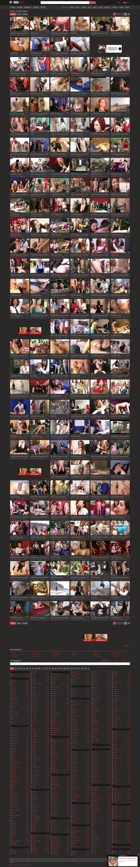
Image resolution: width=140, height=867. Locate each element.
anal (13, 696)
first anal (55, 697)
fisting (54, 703)
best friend (14, 770)
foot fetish (55, 713)
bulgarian (14, 835)
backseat (14, 733)
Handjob (17, 35)
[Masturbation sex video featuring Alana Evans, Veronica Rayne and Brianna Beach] (39, 447)
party (94, 675)
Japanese (43, 95)
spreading (116, 681)
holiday (54, 801)
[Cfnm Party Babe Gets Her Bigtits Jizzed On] (120, 286)
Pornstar (14, 156)
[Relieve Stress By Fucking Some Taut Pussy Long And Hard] (60, 124)
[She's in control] (100, 588)
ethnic (33, 844)
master (74, 761)
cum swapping (35, 775)
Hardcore (94, 216)
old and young (76, 830)
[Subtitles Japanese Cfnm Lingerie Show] (100, 225)
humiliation (55, 811)
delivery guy (35, 799)
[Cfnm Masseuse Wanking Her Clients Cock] (19, 407)
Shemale (116, 661)
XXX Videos (116, 654)
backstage (14, 735)
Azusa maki (54, 55)
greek (54, 766)
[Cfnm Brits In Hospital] (120, 346)
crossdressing (35, 757)
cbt (33, 685)
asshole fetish (15, 715)
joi (73, 683)
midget (74, 777)
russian (95, 782)
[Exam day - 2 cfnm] (39, 24)
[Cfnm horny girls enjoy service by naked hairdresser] (39, 306)
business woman (16, 840)
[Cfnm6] (39, 124)
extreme (34, 850)
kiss (74, 690)
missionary (75, 786)
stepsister (116, 697)
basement (14, 749)
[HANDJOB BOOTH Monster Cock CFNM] (39, 64)
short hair (95, 820)
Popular (13, 14)
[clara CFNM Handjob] (80, 366)
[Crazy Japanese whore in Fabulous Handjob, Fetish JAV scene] (80, 145)
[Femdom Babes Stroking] (60, 386)
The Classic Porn (97, 656)
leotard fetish (76, 716)
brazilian (14, 823)
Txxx (28, 31)
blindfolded (14, 798)
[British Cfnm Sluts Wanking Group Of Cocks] (60, 326)
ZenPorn (95, 7)
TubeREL (54, 656)
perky (94, 683)
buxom (13, 844)
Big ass (82, 95)
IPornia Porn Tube (56, 652)
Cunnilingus (59, 95)
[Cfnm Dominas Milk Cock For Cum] (100, 407)
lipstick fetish (76, 729)
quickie (95, 746)
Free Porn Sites (116, 656)
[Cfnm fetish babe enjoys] (19, 306)
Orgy (77, 297)
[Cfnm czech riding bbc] (60, 548)
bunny (13, 837)
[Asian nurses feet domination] (80, 528)
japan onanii (55, 849)
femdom (55, 689)
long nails (75, 743)
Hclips (48, 31)
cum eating (35, 769)
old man (75, 832)
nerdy (74, 808)
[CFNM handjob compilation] (120, 225)
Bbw (73, 216)
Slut (85, 256)
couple (34, 748)
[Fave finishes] (39, 366)
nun (74, 816)
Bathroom (118, 438)
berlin (13, 768)
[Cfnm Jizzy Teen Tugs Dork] (80, 608)
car (33, 675)
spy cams (116, 683)
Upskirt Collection (36, 654)
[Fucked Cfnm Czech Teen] (19, 84)
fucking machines (57, 730)
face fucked (55, 674)
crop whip (34, 755)
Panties (17, 317)
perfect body (96, 681)
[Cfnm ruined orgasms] (19, 487)
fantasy (54, 679)
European (14, 136)
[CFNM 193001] (80, 24)
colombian (34, 732)
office (74, 827)
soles (94, 847)
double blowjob (35, 817)
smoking (95, 841)
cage (13, 849)
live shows (75, 731)
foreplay (54, 720)
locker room (76, 735)
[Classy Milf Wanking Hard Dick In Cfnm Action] (39, 245)
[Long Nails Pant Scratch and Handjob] (60, 346)
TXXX (13, 652)
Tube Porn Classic (117, 652)
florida (54, 709)
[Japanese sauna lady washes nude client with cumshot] (80, 266)
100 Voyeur (35, 652)
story (115, 703)
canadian (34, 672)
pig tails (95, 703)
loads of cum (76, 733)
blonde (13, 800)
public (94, 734)
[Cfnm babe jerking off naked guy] (39, 588)
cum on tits (35, 773)
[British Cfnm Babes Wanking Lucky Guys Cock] (39, 487)
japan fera (55, 840)
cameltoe (14, 853)
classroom (34, 709)
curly (33, 783)
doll (33, 813)
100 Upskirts (35, 656)
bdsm (13, 755)
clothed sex (35, 720)
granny (54, 764)
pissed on (95, 709)
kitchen (74, 692)
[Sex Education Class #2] (19, 427)
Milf (43, 115)
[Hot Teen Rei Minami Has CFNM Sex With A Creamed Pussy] (19, 588)
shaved (95, 814)
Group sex (17, 95)
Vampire (33, 216)
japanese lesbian (77, 677)
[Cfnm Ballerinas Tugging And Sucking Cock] (60, 447)
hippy (54, 796)
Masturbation (35, 418)
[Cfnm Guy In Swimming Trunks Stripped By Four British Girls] (19, 124)
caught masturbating (37, 683)
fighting (54, 693)
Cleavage (94, 357)
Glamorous (63, 498)
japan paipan (56, 851)
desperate (34, 805)
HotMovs (27, 72)
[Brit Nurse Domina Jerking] (100, 427)
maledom (75, 753)
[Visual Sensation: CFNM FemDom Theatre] (100, 548)
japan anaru (55, 838)
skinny (94, 825)
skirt (94, 827)
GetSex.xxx (114, 7)
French (13, 176)
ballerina (14, 743)
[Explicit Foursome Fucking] (60, 568)
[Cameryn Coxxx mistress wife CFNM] (80, 84)
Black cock (119, 377)
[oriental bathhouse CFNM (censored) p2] (120, 427)
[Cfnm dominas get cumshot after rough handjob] (120, 64)
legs (74, 714)
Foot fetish (81, 539)
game (54, 738)
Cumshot (38, 55)
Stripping (34, 196)
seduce (95, 800)
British (37, 35)
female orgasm (56, 687)
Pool (33, 277)
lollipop (74, 737)
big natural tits (15, 780)
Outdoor (118, 115)
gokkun (54, 760)
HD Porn (75, 656)
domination (35, 815)
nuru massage (76, 818)
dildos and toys (36, 807)
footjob (54, 718)
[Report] (11, 29)
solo (94, 849)
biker (13, 788)
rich (94, 768)
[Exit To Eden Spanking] (120, 306)
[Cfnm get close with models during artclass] (100, 386)
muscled (75, 798)
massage (75, 759)
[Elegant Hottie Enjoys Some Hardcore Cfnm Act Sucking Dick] (19, 24)
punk (94, 736)
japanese (75, 675)
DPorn (89, 7)
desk (33, 803)
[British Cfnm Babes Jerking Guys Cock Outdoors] (120, 145)
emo (33, 839)
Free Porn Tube (56, 654)
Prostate (98, 559)
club (33, 722)
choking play (35, 705)
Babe (93, 75)
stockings (116, 701)
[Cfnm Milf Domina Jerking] (120, 548)
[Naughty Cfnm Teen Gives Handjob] (60, 145)
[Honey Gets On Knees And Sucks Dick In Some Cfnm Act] (120, 568)
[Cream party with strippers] (80, 286)
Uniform (53, 176)
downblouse (35, 822)
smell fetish (96, 839)
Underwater (94, 539)
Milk (102, 559)
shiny (94, 816)
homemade (55, 803)
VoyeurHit (14, 656)
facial (54, 675)
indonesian (55, 823)
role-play (95, 772)
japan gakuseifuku (57, 844)
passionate (96, 677)
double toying (35, 820)
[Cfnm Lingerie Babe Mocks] (19, 366)
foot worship (55, 714)
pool (94, 718)
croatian (34, 754)
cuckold (34, 765)
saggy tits (95, 786)
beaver (13, 759)
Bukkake (114, 478)
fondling (54, 711)
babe (13, 727)
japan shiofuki (76, 674)
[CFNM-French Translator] (19, 165)
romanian (95, 774)
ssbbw (115, 687)
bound (13, 817)
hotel (54, 809)
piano (94, 693)
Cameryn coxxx (75, 95)
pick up (95, 695)
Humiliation (98, 75)
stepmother (116, 695)
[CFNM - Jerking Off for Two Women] (19, 64)
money (74, 792)
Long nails (54, 357)
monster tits (76, 796)
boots (13, 807)
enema (34, 842)
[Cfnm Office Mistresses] (120, 608)
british (13, 827)
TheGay (127, 7)
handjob (54, 780)
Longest (25, 14)
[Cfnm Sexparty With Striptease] (120, 507)
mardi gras (75, 755)
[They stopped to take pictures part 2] (60, 588)
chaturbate (34, 697)
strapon (115, 707)
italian (54, 831)
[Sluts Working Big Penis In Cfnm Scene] (60, 84)
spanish (95, 853)
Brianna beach (35, 458)
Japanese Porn (96, 654)
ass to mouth (15, 711)
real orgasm (96, 755)
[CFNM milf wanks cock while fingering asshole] (60, 24)
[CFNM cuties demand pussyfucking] (60, 286)
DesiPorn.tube (107, 7)
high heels (55, 794)
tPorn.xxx (77, 7)
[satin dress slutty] (19, 44)
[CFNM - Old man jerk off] (80, 64)
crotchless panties (36, 759)
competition (35, 734)
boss (13, 811)
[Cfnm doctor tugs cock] (120, 588)
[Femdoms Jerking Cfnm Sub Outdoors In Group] (60, 528)
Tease (73, 317)
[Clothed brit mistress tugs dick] (80, 124)
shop (94, 818)
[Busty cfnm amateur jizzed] (100, 467)
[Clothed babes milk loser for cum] (100, 64)
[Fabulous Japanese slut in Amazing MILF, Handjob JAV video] (80, 245)
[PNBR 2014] (60, 407)
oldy (74, 834)
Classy (93, 317)
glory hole (55, 756)
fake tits (55, 677)
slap (94, 829)
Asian (99, 236)
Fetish (82, 75)
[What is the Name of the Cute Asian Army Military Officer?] (80, 165)
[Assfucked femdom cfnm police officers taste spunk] (39, 568)
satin (94, 790)
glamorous (55, 752)
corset (33, 738)
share (94, 812)
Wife (38, 619)
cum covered (35, 767)
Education (17, 256)
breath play (14, 825)
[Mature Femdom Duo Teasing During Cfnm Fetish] (80, 306)
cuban (33, 763)
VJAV (68, 51)
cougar (34, 746)
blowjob (14, 801)
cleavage (34, 714)
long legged (75, 741)
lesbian (74, 718)
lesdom (74, 720)
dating (33, 795)
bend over (14, 766)
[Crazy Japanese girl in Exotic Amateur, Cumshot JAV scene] (39, 346)
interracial (55, 827)
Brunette (94, 95)
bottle (13, 813)
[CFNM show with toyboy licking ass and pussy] (120, 386)
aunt (13, 719)
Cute (122, 95)
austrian (14, 723)
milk (74, 783)
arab (13, 701)
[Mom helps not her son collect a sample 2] (100, 104)
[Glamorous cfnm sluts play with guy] (60, 487)
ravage (95, 753)
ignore (54, 820)
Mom (93, 115)
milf (74, 779)
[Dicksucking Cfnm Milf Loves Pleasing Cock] (120, 205)
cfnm (33, 689)
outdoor (75, 846)
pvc (94, 742)
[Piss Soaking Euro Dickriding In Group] (100, 205)
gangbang (55, 740)
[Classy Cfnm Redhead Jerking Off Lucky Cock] (100, 306)
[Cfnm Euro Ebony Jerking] (120, 165)
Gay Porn (75, 652)
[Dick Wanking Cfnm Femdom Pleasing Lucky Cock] (120, 266)
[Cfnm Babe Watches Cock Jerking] (39, 528)
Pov (73, 256)
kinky (74, 688)
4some (13, 674)
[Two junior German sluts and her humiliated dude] (60, 306)
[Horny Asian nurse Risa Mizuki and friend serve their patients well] (60, 427)
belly (13, 764)
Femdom (54, 35)
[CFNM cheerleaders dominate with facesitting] (100, 245)
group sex (55, 770)
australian (14, 721)
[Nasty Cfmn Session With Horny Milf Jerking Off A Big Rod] (100, 185)
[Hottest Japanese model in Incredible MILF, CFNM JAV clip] (39, 225)
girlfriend (55, 750)
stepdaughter (117, 691)
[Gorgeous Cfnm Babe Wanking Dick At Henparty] (100, 447)
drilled (33, 824)
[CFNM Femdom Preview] (100, 165)
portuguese (96, 722)
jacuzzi (54, 836)
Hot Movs (95, 652)
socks (94, 843)
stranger (115, 705)
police (94, 713)
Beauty (60, 55)
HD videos (36, 7)
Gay (111, 661)
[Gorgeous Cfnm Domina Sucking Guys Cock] (120, 84)
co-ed (33, 724)
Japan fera (79, 519)
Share (102, 136)
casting (34, 677)
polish (94, 714)
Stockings (59, 216)
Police (84, 176)
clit (33, 716)
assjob (13, 717)
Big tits (83, 196)
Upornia (47, 92)
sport (115, 679)
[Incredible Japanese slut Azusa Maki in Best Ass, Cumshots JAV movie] (60, 44)
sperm (115, 675)
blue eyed (14, 803)
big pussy (14, 784)
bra (13, 819)
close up (34, 718)
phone (94, 689)
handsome (55, 782)
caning (34, 674)
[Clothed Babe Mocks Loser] (80, 447)
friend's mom (56, 726)
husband (55, 815)
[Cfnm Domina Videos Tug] (19, 608)
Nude (37, 317)
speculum (116, 674)
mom (74, 790)
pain (74, 851)
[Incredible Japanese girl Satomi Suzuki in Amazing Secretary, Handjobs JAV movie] (19, 346)
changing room (35, 693)
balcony (14, 737)
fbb (53, 685)
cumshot (34, 779)
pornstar (95, 720)
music (74, 800)
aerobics (14, 682)
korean (74, 696)
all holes (14, 688)
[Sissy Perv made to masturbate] (19, 104)
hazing (54, 788)
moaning (75, 788)
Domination (94, 256)
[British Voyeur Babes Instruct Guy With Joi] (19, 548)
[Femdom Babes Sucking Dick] (19, 266)
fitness (54, 705)
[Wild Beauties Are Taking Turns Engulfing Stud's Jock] (60, 64)
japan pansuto (56, 853)
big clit (13, 776)
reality (94, 757)
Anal (100, 156)
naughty (75, 805)
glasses (54, 754)
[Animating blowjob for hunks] (120, 467)
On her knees (115, 579)
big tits (13, 786)
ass (13, 709)
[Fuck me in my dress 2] (100, 266)
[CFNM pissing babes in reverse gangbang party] (80, 225)
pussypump (96, 740)
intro (54, 829)
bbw (13, 753)
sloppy (94, 831)
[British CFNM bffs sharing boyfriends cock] (100, 124)
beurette (14, 772)
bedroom (14, 761)
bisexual (14, 794)
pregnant (95, 728)
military (74, 781)
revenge (95, 766)
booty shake (15, 809)
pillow (94, 705)
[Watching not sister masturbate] (39, 407)
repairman (95, 761)
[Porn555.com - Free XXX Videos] (17, 3)
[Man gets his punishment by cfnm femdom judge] (100, 326)
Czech (21, 55)
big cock (14, 778)
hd (53, 790)
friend (54, 724)
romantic (95, 776)
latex (74, 706)
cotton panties (35, 742)
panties (74, 854)
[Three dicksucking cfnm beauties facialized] (100, 487)
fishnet (54, 701)
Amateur (94, 35)
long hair (75, 739)
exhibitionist (35, 848)
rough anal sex (96, 780)
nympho (75, 822)
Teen (13, 95)
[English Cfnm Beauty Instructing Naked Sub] (39, 386)
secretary (95, 796)
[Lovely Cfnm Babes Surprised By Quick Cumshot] (60, 467)
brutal (13, 831)
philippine (95, 687)
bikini (13, 790)
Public (84, 55)
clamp (33, 707)
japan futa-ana (56, 842)
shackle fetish (96, 810)
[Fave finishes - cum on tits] (80, 548)
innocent (55, 825)
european (34, 846)
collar (33, 728)
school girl (95, 794)
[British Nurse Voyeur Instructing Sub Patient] (80, 487)
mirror (74, 784)
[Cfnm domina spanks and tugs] (80, 588)
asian (13, 707)
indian (54, 822)
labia (74, 700)
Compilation (120, 236)
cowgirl (34, 750)
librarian (75, 723)
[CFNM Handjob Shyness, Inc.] (39, 84)
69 (12, 675)
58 (128, 14)
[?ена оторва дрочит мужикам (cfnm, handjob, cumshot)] (39, 507)
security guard (96, 798)
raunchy (95, 751)
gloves (54, 758)
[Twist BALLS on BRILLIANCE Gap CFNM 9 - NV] (80, 326)
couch (33, 744)
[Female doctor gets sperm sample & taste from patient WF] (100, 286)
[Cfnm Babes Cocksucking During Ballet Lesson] (39, 145)
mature (74, 765)
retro (94, 764)
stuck (115, 713)
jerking (74, 681)
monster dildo (76, 794)
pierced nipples (96, 697)
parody (95, 674)
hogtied (54, 800)
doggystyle (35, 811)
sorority (95, 851)
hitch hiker (55, 798)
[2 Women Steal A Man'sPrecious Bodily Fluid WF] (60, 366)
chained (34, 691)
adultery (14, 680)
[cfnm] (100, 366)
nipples (74, 810)
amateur (14, 692)
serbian (95, 806)
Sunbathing (14, 216)
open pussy (76, 838)
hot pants (55, 807)
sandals (95, 788)
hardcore (55, 786)
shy (94, 823)
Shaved (42, 458)
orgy (74, 844)
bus (13, 839)
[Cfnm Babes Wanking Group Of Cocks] (60, 507)
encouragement (36, 840)
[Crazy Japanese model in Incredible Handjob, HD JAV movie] (19, 568)
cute (33, 785)
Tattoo (98, 136)
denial (33, 801)
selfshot (95, 804)
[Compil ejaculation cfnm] (19, 286)
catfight (34, 679)
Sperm (103, 297)
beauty (13, 757)
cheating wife (35, 699)
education (34, 837)
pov (94, 726)
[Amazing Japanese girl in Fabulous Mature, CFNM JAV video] (80, 507)
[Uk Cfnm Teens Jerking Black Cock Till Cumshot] (120, 366)
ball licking (14, 739)
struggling (116, 711)
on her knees (76, 836)
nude (74, 814)
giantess (55, 748)
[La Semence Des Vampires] (39, 205)
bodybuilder (15, 805)
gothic (54, 762)
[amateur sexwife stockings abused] (39, 608)
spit (114, 677)
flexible (54, 707)
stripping (116, 709)
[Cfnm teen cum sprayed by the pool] (39, 266)
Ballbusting (74, 478)
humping (55, 813)
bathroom (14, 751)
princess (95, 732)
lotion (74, 745)
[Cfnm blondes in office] (80, 427)
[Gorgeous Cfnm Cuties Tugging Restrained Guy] (120, 407)
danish (34, 793)
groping (54, 768)
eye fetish (34, 852)
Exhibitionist (79, 55)
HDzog (108, 92)
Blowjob (53, 95)
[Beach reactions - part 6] (120, 104)
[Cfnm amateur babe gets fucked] (60, 185)
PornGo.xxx (83, 7)
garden (54, 744)
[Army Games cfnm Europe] (100, 145)
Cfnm (13, 35)
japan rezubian (76, 672)
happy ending (56, 784)
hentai (54, 792)
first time (55, 699)
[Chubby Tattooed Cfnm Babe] (120, 487)
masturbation (76, 763)
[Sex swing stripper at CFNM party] (39, 185)
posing (94, 724)
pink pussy (96, 707)
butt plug (14, 842)
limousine (75, 725)
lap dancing (75, 704)
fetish (54, 691)
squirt (115, 685)
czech (33, 787)
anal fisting (14, 699)
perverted (95, 685)
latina (74, 708)
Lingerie (42, 377)
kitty (74, 694)
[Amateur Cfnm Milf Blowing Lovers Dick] (80, 185)
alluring (13, 690)
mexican (75, 775)
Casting (118, 35)
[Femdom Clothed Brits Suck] (60, 205)
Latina (40, 136)
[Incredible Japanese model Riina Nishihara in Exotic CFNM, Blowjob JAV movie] (120, 185)
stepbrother (116, 689)
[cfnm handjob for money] (120, 24)
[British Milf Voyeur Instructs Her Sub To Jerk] (39, 548)
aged (13, 686)
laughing (75, 710)
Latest (19, 14)
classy (34, 711)
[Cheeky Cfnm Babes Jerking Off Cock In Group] (100, 84)
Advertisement (126, 55)
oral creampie (76, 840)
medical (75, 767)
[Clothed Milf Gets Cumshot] (100, 507)
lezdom (74, 721)
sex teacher (96, 808)
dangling (34, 791)
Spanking (42, 438)
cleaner (34, 713)
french (54, 722)
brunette (14, 829)
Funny (17, 55)
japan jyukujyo (56, 846)
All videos (12, 7)
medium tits (76, 769)
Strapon (78, 35)
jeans (74, 679)
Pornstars (19, 7)
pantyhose (95, 672)
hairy (54, 776)
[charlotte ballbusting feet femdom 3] (80, 467)
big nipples (14, 782)
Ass (123, 398)
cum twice (34, 777)
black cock (14, 796)
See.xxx (72, 7)
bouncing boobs (16, 815)
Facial (37, 377)
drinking (34, 826)
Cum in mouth (95, 478)
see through (96, 802)
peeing (94, 679)
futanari (54, 734)
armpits (14, 705)
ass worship (15, 713)
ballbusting (14, 741)
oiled (74, 829)
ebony (33, 835)
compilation (35, 736)
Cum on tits (74, 559)
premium (95, 730)
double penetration (36, 818)
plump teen (96, 711)
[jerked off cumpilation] (100, 568)
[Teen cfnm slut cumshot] (39, 286)
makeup (75, 751)
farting (54, 681)
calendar (14, 851)
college (34, 730)
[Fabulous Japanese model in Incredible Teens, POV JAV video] (60, 608)
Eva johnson (104, 377)
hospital (54, 805)
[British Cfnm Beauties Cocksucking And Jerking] (19, 185)
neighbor (75, 807)
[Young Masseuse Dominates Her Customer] (19, 447)
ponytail (95, 716)
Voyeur (77, 115)
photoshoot (96, 691)
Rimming (114, 398)
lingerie (74, 727)
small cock (96, 835)
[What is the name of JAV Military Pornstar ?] (19, 386)
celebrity (34, 687)
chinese (34, 703)
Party (59, 196)
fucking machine (56, 728)
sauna (94, 792)
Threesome (18, 297)
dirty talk (34, 809)
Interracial (99, 35)
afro (13, 684)
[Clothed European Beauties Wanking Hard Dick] (120, 124)
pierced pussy (96, 699)
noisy (74, 812)
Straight (105, 661)
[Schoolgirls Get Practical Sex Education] (19, 245)
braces (13, 821)
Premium (43, 7)
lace (74, 702)
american (14, 694)
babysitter (14, 729)
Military (73, 176)
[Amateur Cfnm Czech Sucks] (19, 528)
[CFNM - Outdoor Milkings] (60, 225)
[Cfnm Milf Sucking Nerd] (19, 225)
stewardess (116, 699)
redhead (95, 759)
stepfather (116, 693)
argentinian (14, 703)
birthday (14, 792)
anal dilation (15, 698)
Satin (13, 55)
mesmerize (75, 771)
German (53, 317)
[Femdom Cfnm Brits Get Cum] (60, 104)
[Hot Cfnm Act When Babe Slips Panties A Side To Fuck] (19, 145)
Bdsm (77, 136)
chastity (34, 695)
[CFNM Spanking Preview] (39, 427)
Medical (99, 297)
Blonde (22, 35)
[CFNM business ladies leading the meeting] (60, 266)
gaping (54, 742)
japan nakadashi (56, 847)
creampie (34, 752)
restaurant (95, 762)
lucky (74, 747)
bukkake (14, 833)
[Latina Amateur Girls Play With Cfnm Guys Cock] (100, 24)
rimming (95, 770)
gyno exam (55, 772)
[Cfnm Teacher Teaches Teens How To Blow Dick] (19, 507)
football (54, 716)
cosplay (34, 740)
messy (74, 773)
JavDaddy (121, 7)
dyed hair (34, 830)
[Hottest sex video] (120, 245)
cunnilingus (35, 781)
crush (33, 761)
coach (33, 726)
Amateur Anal (15, 654)
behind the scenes (16, 762)
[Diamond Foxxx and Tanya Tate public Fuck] (120, 528)
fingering (55, 695)
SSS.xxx (100, 7)
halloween (55, 778)
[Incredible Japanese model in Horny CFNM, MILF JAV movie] (39, 104)
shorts (94, 822)
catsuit (34, 681)
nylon (74, 820)
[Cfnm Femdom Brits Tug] (39, 44)
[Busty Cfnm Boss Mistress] (80, 205)
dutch (33, 828)
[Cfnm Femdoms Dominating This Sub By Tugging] (80, 386)
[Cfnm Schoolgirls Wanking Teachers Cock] (80, 407)
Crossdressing (24, 115)
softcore (95, 845)
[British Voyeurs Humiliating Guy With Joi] (80, 104)
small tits (95, 837)
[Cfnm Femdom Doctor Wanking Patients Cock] (60, 165)
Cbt (113, 75)
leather (74, 712)
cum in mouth (35, 771)
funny (54, 732)
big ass (14, 774)
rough (94, 778)
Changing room (79, 156)
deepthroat (34, 797)
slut (94, 833)
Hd (22, 95)
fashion (54, 683)
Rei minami (14, 599)
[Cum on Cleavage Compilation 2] (100, 346)
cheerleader (35, 701)
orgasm (75, 842)
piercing (95, 701)
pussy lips (95, 738)
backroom (14, 731)
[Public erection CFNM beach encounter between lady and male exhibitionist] (80, 44)
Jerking (17, 75)
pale (74, 853)
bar (13, 747)
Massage (14, 418)
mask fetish (76, 757)
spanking (116, 672)
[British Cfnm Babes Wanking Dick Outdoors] (120, 447)
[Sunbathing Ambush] (19, 205)
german (54, 746)
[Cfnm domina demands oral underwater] (100, 528)
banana (14, 745)
